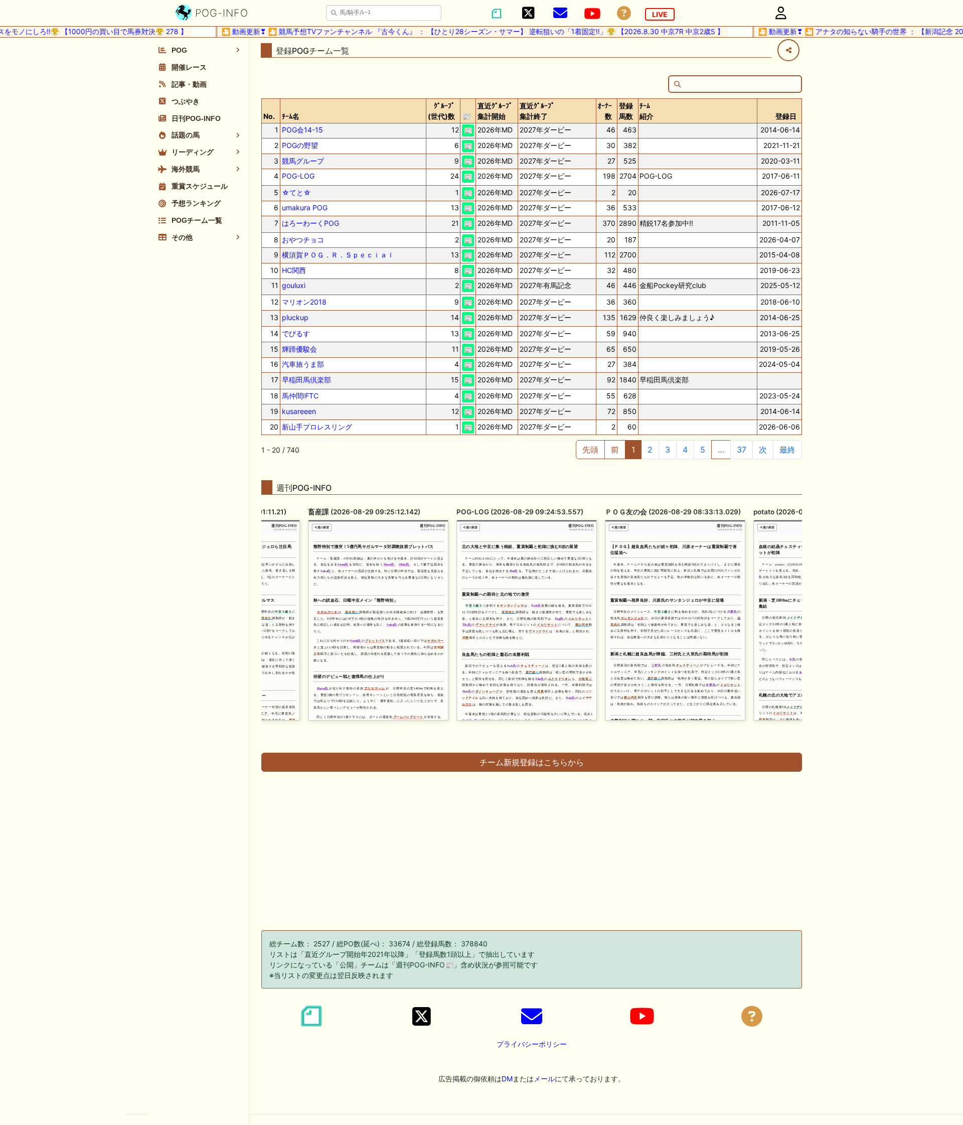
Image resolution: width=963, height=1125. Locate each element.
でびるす (296, 333)
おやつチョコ (303, 239)
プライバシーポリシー (532, 1044)
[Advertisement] (531, 848)
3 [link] (667, 450)
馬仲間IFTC (300, 395)
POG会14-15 (302, 129)
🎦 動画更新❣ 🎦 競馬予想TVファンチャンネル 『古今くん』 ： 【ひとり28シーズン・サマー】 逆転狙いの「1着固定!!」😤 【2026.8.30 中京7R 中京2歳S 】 (445, 31)
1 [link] (633, 450)
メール (544, 1078)
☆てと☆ (296, 192)
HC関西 (294, 270)
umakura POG (305, 207)
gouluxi (293, 285)
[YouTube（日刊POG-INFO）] (592, 14)
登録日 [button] (785, 116)
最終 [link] (787, 450)
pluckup (295, 317)
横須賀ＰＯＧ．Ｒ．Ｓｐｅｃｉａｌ (338, 254)
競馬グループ (303, 161)
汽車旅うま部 (303, 364)
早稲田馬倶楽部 (306, 379)
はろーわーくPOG (310, 223)
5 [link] (702, 450)
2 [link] (650, 450)
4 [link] (685, 450)
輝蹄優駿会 (299, 349)
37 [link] (741, 450)
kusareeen (299, 411)
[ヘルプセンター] (624, 13)
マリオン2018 (304, 302)
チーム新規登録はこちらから (531, 762)
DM (507, 1078)
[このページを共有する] (788, 50)
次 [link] (763, 450)
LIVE (660, 14)
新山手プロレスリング (317, 427)
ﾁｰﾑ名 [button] (290, 116)
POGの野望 (300, 145)
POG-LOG (298, 176)
